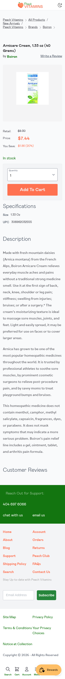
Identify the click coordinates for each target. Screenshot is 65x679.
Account (39, 532)
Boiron (47, 27)
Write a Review (51, 56)
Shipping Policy (14, 564)
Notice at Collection (17, 644)
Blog (6, 548)
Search (8, 572)
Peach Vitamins (13, 19)
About (8, 540)
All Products (36, 19)
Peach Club (41, 556)
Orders (38, 540)
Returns (38, 548)
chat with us (13, 515)
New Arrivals (11, 23)
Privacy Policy (42, 617)
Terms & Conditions (17, 628)
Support (9, 556)
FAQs (36, 564)
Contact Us (41, 572)
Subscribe (46, 595)
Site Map (9, 617)
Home (7, 532)
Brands (33, 27)
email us (38, 515)
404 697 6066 (14, 504)
